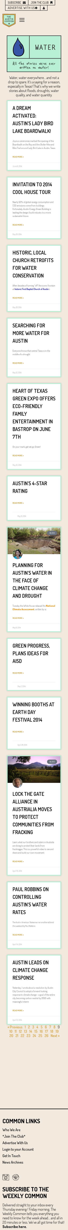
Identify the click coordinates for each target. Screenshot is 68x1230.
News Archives (12, 1162)
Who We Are (11, 1130)
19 (57, 1031)
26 (46, 1035)
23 (28, 1035)
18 (51, 1031)
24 (34, 1035)
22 (22, 1035)
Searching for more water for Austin (31, 333)
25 (40, 1035)
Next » (55, 1035)
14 (30, 1031)
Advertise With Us (15, 1142)
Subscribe (14, 2)
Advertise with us (21, 8)
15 (35, 1031)
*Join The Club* (13, 1136)
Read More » (18, 157)
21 (17, 1035)
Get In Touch (11, 1155)
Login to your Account (18, 1149)
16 (41, 1031)
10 (10, 1031)
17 (46, 1031)
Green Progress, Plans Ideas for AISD (31, 653)
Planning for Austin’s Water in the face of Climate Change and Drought (32, 580)
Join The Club (40, 2)
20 (11, 1035)
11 (16, 1031)
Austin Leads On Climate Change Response (31, 970)
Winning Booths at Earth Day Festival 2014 (33, 712)
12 (20, 1031)
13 (25, 1031)
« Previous (15, 1027)
